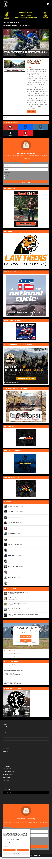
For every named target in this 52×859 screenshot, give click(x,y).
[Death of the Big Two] (5, 598)
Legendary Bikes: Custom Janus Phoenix (18, 603)
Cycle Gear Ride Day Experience (13, 674)
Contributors (6, 733)
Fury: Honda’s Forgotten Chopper (12, 653)
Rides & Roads (20, 610)
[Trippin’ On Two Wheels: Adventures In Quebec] (5, 609)
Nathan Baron (11, 54)
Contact (5, 736)
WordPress (37, 855)
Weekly (8, 178)
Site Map (5, 739)
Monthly (8, 175)
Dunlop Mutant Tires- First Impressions (26, 52)
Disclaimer (5, 751)
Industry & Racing (17, 593)
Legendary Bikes (17, 604)
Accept (25, 640)
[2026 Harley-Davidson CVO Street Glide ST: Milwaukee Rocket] (5, 615)
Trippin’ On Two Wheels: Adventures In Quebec (20, 608)
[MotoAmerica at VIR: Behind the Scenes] (5, 593)
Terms (4, 745)
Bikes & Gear (21, 54)
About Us (5, 726)
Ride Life (15, 599)
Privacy (4, 742)
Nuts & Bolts (6, 777)
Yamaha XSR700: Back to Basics (12, 657)
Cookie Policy (6, 748)
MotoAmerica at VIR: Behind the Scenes (18, 592)
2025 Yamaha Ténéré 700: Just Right (14, 670)
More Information (25, 636)
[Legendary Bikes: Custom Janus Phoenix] (5, 604)
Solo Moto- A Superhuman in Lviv (13, 683)
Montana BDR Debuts (9, 650)
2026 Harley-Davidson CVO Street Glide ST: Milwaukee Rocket (23, 614)
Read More (31, 112)
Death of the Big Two (13, 597)
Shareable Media (7, 729)
